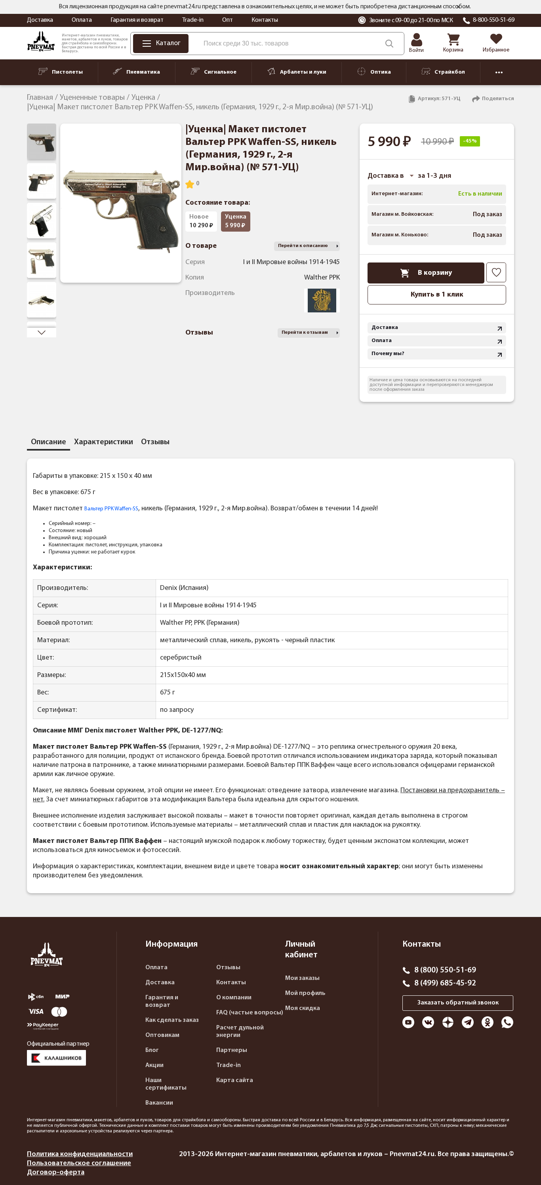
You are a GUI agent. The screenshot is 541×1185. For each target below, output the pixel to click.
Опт (227, 20)
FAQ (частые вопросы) (249, 1013)
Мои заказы (302, 978)
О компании (233, 998)
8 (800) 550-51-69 (445, 970)
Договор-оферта (55, 1172)
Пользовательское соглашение (79, 1163)
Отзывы (228, 967)
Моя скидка (302, 1008)
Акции (154, 1065)
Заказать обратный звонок (458, 1003)
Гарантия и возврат (137, 20)
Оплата (82, 20)
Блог (152, 1050)
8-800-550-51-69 (493, 20)
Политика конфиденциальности (80, 1154)
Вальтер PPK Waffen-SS (111, 509)
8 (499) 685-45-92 (445, 983)
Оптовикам (162, 1035)
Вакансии (159, 1103)
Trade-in (193, 20)
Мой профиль (305, 993)
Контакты (264, 20)
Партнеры (231, 1050)
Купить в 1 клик (437, 295)
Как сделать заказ (172, 1020)
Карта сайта (234, 1080)
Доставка (40, 20)
